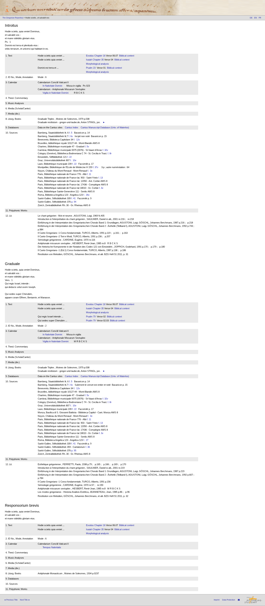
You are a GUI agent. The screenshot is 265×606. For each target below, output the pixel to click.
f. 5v (87, 146)
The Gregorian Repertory (12, 18)
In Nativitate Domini (53, 85)
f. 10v (74, 160)
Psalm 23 (91, 67)
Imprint (216, 600)
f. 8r (109, 153)
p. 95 (73, 450)
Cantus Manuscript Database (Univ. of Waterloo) (105, 127)
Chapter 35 (98, 59)
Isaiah (89, 59)
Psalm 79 (91, 316)
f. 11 (89, 174)
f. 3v (91, 170)
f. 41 (73, 198)
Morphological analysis (97, 63)
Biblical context (126, 55)
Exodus (90, 55)
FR (260, 18)
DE (251, 18)
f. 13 (100, 177)
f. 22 (69, 157)
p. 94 (73, 201)
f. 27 (86, 440)
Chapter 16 (99, 55)
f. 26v (87, 195)
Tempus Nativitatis (53, 547)
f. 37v (95, 167)
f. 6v (71, 136)
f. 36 (88, 447)
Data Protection (228, 600)
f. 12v (77, 139)
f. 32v (105, 150)
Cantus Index (71, 127)
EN (255, 18)
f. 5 (70, 132)
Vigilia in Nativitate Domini (56, 92)
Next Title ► (25, 600)
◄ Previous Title (11, 600)
